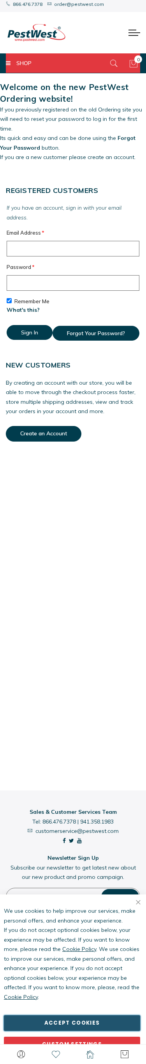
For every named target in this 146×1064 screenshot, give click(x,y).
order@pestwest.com (79, 4)
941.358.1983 (97, 821)
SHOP (24, 63)
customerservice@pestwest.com (77, 830)
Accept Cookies (72, 1023)
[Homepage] (90, 1054)
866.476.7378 (27, 4)
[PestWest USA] (36, 32)
